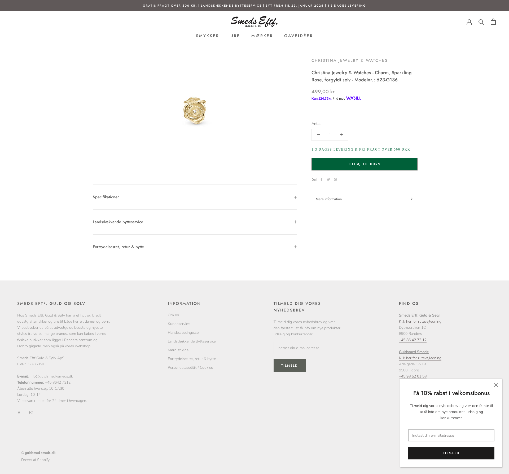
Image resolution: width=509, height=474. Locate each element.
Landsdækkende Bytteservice (192, 341)
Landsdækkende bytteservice (118, 222)
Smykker (207, 36)
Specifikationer (106, 197)
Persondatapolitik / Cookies (190, 367)
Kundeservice (179, 323)
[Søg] (481, 21)
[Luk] (496, 385)
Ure (235, 36)
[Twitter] (328, 179)
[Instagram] (31, 412)
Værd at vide (178, 350)
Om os (173, 315)
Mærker (262, 36)
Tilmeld (451, 453)
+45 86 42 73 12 (413, 340)
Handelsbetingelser (184, 332)
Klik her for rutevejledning (420, 321)
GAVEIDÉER (298, 36)
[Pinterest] (335, 179)
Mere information (329, 198)
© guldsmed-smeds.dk (38, 452)
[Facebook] (321, 179)
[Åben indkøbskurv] (493, 22)
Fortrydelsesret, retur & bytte (118, 247)
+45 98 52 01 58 (413, 376)
